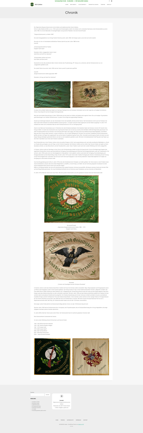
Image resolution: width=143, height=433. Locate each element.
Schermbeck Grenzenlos (36, 407)
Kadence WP (81, 424)
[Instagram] (112, 1)
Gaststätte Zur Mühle (35, 401)
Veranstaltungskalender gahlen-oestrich (39, 410)
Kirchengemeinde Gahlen (36, 406)
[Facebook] (109, 1)
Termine (103, 4)
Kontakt (85, 420)
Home (66, 4)
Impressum (78, 420)
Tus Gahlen (34, 409)
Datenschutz (70, 420)
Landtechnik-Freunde (35, 404)
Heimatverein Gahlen (35, 403)
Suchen (32, 392)
